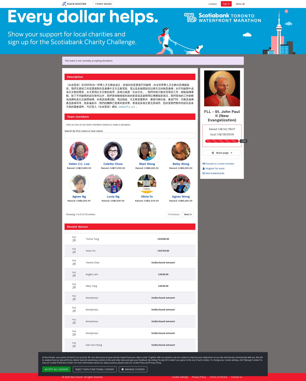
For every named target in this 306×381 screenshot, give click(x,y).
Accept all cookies (56, 369)
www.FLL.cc (127, 106)
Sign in (226, 3)
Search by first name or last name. (84, 130)
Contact (213, 3)
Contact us (236, 376)
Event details (104, 3)
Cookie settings (180, 376)
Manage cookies (134, 369)
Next (187, 214)
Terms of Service (218, 376)
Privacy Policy (199, 376)
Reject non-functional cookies (94, 369)
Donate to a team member (219, 163)
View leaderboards (214, 173)
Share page (222, 152)
